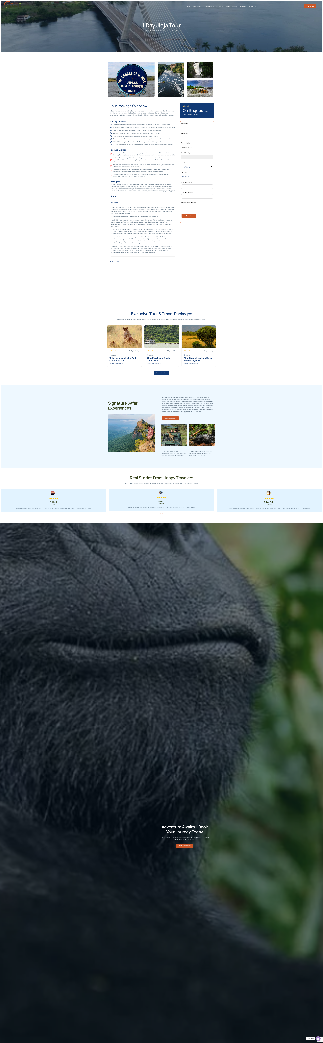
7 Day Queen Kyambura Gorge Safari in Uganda (198, 359)
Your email (184, 133)
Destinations (197, 6)
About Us (243, 6)
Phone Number (186, 143)
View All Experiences (170, 418)
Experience (220, 6)
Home (188, 6)
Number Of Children (187, 192)
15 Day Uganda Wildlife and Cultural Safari (122, 359)
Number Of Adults (186, 182)
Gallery (234, 6)
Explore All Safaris (161, 373)
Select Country (185, 153)
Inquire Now (310, 6)
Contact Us (252, 6)
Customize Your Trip (185, 846)
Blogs (228, 6)
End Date (184, 172)
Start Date (184, 163)
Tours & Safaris (209, 6)
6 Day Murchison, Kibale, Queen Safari (159, 359)
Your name (184, 123)
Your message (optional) (188, 202)
